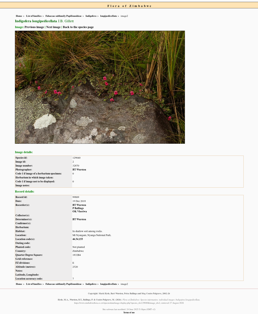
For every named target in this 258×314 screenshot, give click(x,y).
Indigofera (91, 16)
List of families (34, 16)
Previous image (34, 27)
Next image (53, 27)
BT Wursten (79, 169)
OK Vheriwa (80, 211)
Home (19, 16)
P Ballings (78, 208)
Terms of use (129, 312)
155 (81, 239)
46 (74, 239)
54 (77, 239)
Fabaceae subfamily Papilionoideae (64, 16)
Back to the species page (78, 27)
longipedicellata (108, 16)
